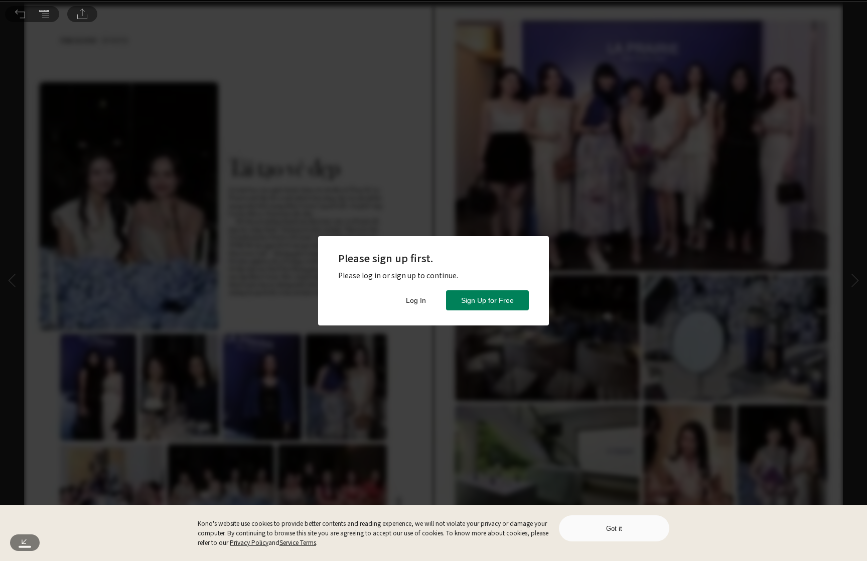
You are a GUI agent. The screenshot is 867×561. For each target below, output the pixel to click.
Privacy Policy (249, 542)
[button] (20, 14)
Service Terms (297, 542)
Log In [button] (416, 300)
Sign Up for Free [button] (487, 300)
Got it (614, 528)
